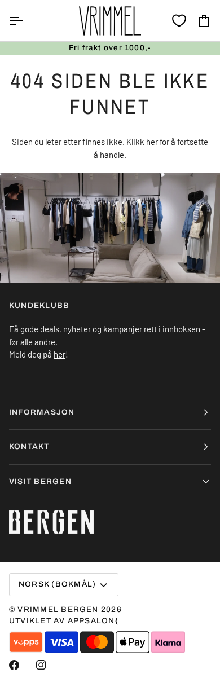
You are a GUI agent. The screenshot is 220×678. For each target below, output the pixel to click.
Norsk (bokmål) (57, 584)
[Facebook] (14, 665)
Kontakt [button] (29, 446)
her (152, 142)
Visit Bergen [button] (40, 481)
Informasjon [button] (42, 412)
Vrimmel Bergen (57, 609)
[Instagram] (41, 665)
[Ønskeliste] (179, 20)
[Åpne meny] (26, 20)
